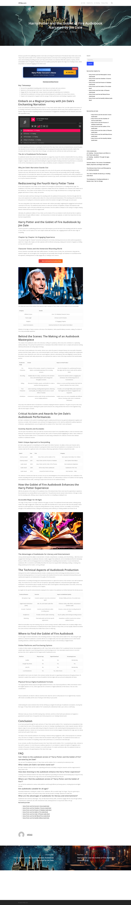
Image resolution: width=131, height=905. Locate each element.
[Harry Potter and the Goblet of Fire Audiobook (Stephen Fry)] (98, 858)
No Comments (73, 32)
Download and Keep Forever (50, 82)
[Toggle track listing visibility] (80, 126)
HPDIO (55, 32)
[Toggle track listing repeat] (44, 126)
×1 (46, 126)
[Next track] (35, 126)
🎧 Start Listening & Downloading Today (50, 261)
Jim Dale (65, 18)
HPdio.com (22, 3)
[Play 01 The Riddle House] (33, 119)
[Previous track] (32, 126)
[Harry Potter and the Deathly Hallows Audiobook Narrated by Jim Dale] (33, 858)
